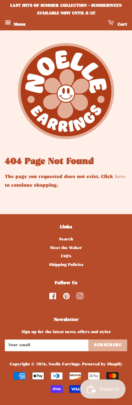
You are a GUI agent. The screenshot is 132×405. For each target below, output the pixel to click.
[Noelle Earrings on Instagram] (79, 298)
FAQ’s (66, 256)
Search (66, 240)
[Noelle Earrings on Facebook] (52, 298)
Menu (19, 24)
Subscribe (108, 345)
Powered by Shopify (102, 364)
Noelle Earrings (63, 364)
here (120, 177)
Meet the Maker (66, 248)
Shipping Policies (66, 265)
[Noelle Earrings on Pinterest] (66, 298)
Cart (121, 24)
